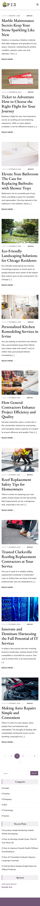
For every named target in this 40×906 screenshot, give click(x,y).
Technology (8, 810)
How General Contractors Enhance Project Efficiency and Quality (19, 409)
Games (6, 816)
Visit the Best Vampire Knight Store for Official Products (19, 868)
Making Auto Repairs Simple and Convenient (19, 712)
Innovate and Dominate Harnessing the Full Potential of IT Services (20, 636)
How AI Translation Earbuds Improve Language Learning (18, 859)
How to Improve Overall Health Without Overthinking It (20, 850)
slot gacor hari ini (9, 884)
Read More (7, 59)
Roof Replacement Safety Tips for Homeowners (16, 484)
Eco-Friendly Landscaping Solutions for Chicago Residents (19, 255)
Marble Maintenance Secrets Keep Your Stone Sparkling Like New (18, 27)
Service (29, 16)
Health (6, 788)
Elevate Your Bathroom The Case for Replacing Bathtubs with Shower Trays (20, 181)
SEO (5, 804)
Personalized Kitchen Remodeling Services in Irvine (20, 331)
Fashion (6, 793)
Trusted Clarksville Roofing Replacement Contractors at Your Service (19, 558)
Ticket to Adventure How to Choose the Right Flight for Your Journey (18, 103)
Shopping (7, 799)
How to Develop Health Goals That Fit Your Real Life (19, 841)
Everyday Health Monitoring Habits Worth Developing (18, 832)
